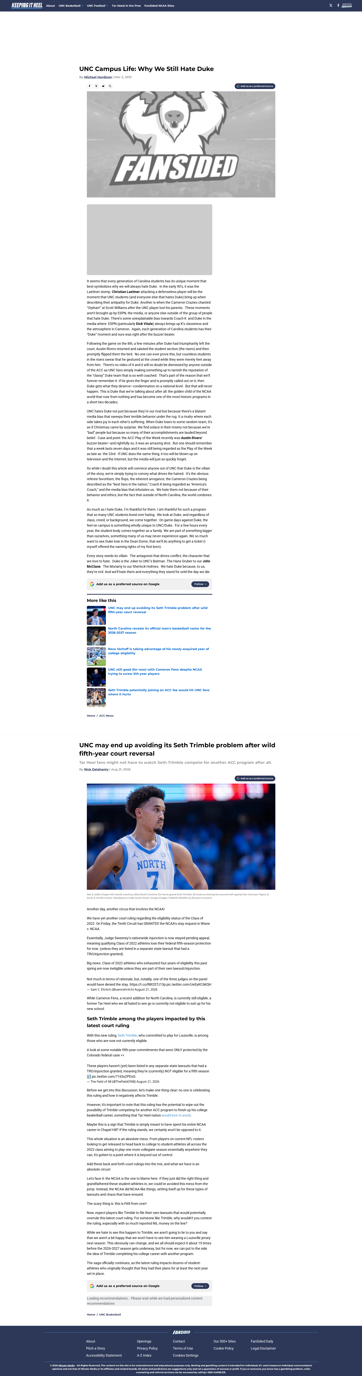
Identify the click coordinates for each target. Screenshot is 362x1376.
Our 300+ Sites (225, 1341)
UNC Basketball (110, 1314)
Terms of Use (183, 1348)
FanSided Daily (262, 1341)
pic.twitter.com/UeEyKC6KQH (188, 984)
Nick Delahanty (96, 769)
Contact (179, 1341)
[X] (330, 5)
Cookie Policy (224, 1348)
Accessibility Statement (104, 1355)
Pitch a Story (95, 1348)
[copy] (110, 86)
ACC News (106, 715)
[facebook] (338, 5)
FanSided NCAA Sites (159, 5)
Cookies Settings (185, 1355)
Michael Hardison (98, 77)
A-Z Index (144, 1355)
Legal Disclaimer (263, 1348)
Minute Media (67, 1365)
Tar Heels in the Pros (126, 5)
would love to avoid (176, 1115)
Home (91, 715)
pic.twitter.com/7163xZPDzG (113, 1076)
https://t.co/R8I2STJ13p (148, 984)
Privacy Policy (147, 1348)
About (50, 5)
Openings (144, 1341)
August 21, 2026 (146, 989)
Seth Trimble (127, 1035)
